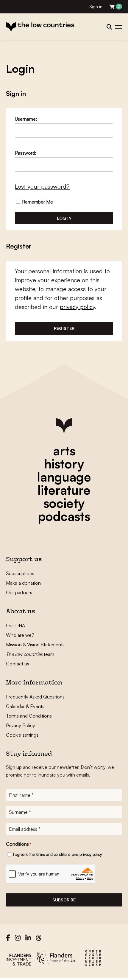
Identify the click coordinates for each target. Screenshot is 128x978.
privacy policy (77, 307)
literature (64, 490)
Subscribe (64, 899)
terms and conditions (53, 854)
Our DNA (15, 625)
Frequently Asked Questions (35, 697)
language (64, 477)
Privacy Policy (20, 725)
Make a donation (23, 583)
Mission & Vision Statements (35, 645)
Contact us (17, 664)
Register (64, 328)
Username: (26, 119)
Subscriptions (20, 573)
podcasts (64, 516)
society (64, 503)
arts (64, 450)
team (30, 654)
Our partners (19, 592)
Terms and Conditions (29, 716)
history (64, 463)
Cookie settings (22, 735)
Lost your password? (42, 186)
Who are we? (20, 635)
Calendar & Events (25, 706)
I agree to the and (57, 854)
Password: (25, 153)
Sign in (95, 7)
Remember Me (37, 202)
